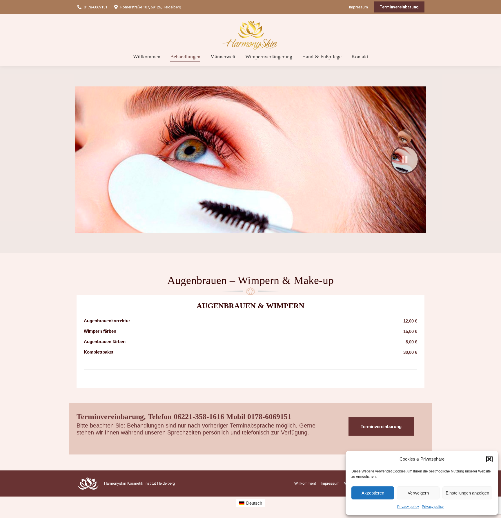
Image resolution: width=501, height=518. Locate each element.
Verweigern (418, 492)
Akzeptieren (373, 492)
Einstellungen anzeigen (467, 492)
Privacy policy (408, 507)
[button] (489, 459)
